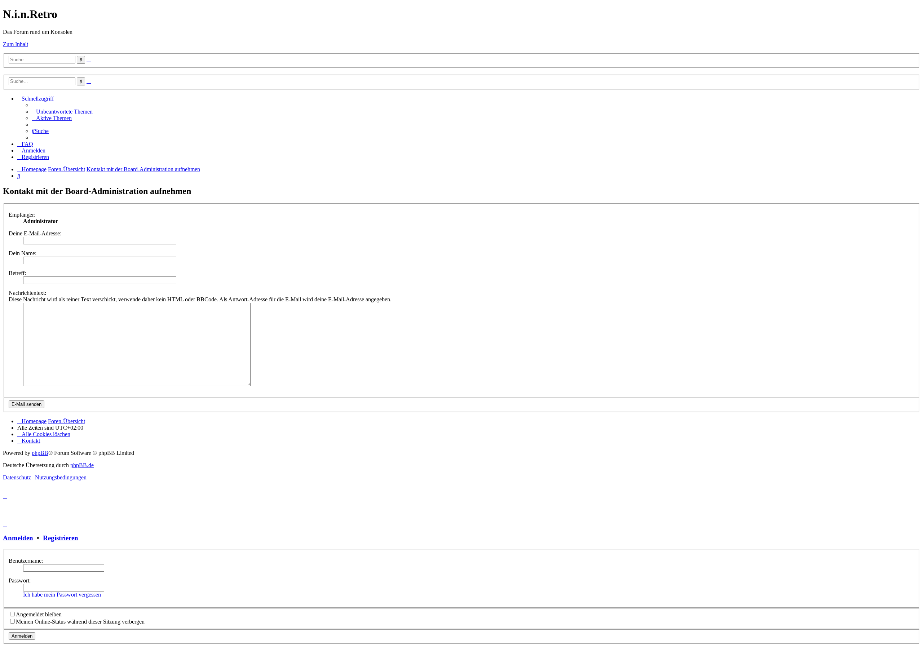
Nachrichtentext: (27, 293)
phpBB (40, 453)
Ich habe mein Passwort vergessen (62, 594)
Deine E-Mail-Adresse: (35, 233)
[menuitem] (62, 111)
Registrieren (60, 538)
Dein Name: (22, 253)
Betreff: (17, 273)
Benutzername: (26, 561)
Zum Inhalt (15, 44)
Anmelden (18, 538)
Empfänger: (22, 215)
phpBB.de (82, 465)
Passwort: (20, 580)
